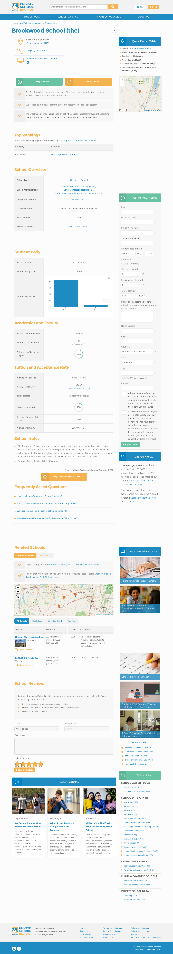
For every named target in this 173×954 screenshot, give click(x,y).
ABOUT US (143, 17)
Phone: (124, 383)
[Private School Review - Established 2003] (23, 7)
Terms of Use (139, 950)
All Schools (22, 621)
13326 (46, 43)
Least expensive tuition (63, 155)
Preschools (72, 621)
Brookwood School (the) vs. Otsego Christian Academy (73, 565)
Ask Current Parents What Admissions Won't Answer (27, 825)
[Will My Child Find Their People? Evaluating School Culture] (99, 801)
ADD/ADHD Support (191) (134, 838)
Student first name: (130, 228)
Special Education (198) (133, 830)
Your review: (19, 735)
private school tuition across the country (137, 483)
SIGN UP (153, 7)
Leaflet (98, 614)
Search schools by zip (132, 787)
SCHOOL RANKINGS (67, 17)
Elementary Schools (55, 621)
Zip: (123, 369)
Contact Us (108, 937)
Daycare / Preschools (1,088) (135, 818)
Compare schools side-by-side (136, 791)
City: (123, 336)
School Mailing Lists (140, 931)
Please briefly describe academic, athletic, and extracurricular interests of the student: (139, 305)
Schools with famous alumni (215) (138, 855)
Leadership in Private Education (139, 760)
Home (82, 928)
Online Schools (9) (131, 843)
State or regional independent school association (78, 193)
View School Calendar (78, 227)
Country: (125, 347)
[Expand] (18, 597)
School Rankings (87, 937)
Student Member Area (112, 928)
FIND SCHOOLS (32, 17)
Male (125, 264)
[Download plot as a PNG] (109, 277)
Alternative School (79, 180)
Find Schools (85, 934)
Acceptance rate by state (134, 899)
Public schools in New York (135, 880)
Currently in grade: (130, 269)
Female (135, 264)
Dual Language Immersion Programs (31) (140, 826)
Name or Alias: (70, 723)
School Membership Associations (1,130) (140, 851)
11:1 (85, 344)
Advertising (136, 934)
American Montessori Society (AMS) (79, 186)
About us (84, 931)
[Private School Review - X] (14, 949)
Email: (124, 207)
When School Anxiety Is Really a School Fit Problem (62, 827)
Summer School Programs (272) (136, 822)
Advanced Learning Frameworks (139, 752)
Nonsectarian (78, 200)
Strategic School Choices (136, 756)
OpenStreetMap (108, 614)
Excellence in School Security (138, 747)
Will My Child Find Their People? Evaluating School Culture (99, 827)
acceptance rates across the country (138, 500)
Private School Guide (112, 931)
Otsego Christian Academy (30, 637)
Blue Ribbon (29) (130, 802)
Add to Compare (25, 650)
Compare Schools (110, 934)
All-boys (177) (129, 810)
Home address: (128, 326)
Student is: (126, 260)
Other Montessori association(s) (79, 190)
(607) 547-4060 (37, 51)
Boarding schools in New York (136, 884)
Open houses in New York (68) (136, 866)
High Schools (37, 621)
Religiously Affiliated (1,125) (135, 847)
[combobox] (77, 7)
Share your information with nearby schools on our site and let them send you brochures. (142, 400)
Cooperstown (33, 43)
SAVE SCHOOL (92, 82)
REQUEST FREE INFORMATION (68, 477)
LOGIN (140, 7)
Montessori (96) (130, 814)
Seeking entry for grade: (132, 280)
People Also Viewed (25, 555)
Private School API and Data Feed (146, 937)
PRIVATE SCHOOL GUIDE (108, 17)
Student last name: (130, 238)
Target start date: (129, 291)
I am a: (17, 723)
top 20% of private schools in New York (74, 141)
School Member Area (140, 928)
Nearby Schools (45, 555)
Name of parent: (129, 218)
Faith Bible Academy (49, 577)
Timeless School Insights (136, 764)
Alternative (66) (130, 834)
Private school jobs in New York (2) (138, 870)
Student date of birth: (131, 249)
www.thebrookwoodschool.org (42, 58)
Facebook (19, 948)
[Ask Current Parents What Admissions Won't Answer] (28, 801)
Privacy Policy (153, 950)
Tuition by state (130, 895)
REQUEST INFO (43, 82)
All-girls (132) (128, 806)
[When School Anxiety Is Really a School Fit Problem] (63, 801)
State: (124, 358)
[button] (64, 598)
